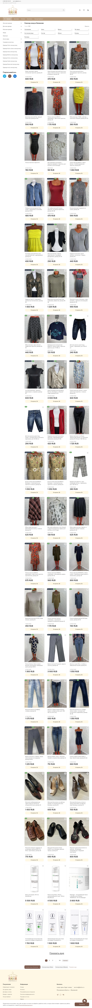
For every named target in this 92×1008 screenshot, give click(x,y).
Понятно (82, 1004)
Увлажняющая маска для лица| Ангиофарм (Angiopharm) (56, 939)
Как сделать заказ (7, 989)
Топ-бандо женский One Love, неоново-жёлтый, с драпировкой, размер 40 (34, 255)
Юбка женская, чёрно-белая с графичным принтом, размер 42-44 (33, 346)
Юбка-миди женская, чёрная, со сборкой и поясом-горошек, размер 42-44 (78, 528)
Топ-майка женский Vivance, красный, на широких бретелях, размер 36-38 (56, 209)
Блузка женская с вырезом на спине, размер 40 (78, 208)
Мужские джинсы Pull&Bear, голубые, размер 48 (32, 710)
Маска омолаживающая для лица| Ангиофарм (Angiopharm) (79, 939)
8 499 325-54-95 (7, 1)
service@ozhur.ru (17, 1)
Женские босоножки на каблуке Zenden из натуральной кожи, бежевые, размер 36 (56, 803)
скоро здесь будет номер (64, 987)
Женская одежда (7, 23)
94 (60, 960)
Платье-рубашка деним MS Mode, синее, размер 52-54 (79, 619)
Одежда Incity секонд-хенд (10, 67)
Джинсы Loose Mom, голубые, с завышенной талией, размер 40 (78, 664)
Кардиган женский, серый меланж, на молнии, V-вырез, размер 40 (77, 255)
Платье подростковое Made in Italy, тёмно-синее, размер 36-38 (78, 757)
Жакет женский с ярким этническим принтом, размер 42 (33, 72)
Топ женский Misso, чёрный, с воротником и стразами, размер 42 (33, 392)
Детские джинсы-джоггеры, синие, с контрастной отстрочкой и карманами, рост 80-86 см (34, 437)
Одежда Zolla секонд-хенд (10, 51)
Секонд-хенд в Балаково (31, 967)
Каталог (9, 19)
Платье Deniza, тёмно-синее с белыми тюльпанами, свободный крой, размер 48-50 (34, 665)
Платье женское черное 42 (32, 162)
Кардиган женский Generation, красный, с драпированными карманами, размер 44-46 (56, 437)
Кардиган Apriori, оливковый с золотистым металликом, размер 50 (34, 301)
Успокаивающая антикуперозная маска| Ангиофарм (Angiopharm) (33, 939)
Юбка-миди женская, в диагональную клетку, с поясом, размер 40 (33, 528)
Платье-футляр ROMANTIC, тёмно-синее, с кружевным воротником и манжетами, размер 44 (79, 574)
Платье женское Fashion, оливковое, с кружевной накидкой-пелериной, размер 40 (56, 620)
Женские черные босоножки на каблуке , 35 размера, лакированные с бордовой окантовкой (78, 850)
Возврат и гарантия (7, 994)
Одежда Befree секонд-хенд (10, 54)
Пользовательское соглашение (27, 992)
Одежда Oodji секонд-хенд (10, 61)
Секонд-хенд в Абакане (61, 967)
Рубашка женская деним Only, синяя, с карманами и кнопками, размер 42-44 (33, 209)
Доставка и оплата (7, 992)
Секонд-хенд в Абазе (47, 967)
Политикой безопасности (25, 1005)
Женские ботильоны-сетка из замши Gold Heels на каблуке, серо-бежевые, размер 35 (78, 803)
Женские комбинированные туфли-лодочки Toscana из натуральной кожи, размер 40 (33, 803)
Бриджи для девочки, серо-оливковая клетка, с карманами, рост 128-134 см (78, 483)
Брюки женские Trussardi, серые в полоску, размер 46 (57, 664)
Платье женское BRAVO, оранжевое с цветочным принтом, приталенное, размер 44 (34, 574)
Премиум (5, 36)
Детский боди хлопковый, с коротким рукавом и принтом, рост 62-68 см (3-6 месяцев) (57, 164)
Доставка (16, 19)
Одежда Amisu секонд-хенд (10, 58)
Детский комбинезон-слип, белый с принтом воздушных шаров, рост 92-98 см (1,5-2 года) (57, 528)
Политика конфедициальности (27, 994)
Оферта (22, 999)
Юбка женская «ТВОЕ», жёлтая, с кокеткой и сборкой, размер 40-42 (79, 117)
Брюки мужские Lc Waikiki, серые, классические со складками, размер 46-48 (34, 758)
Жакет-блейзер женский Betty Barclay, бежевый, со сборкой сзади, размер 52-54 (56, 392)
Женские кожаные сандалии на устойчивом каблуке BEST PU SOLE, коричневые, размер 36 (33, 849)
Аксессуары (6, 39)
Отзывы (22, 987)
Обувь (4, 32)
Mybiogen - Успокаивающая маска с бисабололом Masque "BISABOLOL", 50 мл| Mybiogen (79, 896)
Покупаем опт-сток (24, 996)
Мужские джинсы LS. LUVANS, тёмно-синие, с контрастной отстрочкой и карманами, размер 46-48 (78, 712)
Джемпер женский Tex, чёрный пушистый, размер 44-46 (33, 117)
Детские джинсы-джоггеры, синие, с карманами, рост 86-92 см (78, 346)
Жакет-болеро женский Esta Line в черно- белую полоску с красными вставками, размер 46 (57, 73)
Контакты (29, 19)
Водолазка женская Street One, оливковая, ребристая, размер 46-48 (57, 301)
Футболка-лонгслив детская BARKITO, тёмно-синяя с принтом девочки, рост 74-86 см (56, 346)
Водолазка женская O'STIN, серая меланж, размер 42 (34, 619)
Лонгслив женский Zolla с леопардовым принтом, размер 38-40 (78, 73)
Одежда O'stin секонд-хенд (10, 45)
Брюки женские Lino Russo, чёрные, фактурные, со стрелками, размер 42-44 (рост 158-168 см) (79, 437)
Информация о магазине (8, 987)
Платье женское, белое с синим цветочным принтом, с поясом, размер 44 (78, 392)
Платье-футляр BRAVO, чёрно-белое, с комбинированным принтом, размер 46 (78, 164)
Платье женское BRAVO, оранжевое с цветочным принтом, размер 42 (57, 118)
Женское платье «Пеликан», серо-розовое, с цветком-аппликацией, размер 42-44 (79, 301)
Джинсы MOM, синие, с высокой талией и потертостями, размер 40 (57, 757)
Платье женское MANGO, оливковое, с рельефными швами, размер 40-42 (56, 574)
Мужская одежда (7, 29)
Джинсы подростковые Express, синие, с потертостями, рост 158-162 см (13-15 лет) (56, 711)
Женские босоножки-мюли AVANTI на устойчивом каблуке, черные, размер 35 (56, 849)
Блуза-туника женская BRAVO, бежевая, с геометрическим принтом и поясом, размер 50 (33, 483)
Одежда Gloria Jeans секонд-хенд (12, 48)
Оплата (23, 19)
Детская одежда (7, 26)
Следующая (65, 960)
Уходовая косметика (8, 42)
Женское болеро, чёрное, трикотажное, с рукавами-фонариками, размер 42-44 (55, 255)
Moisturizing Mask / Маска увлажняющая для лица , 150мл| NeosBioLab (56, 896)
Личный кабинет (38, 19)
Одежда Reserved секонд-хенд (11, 64)
